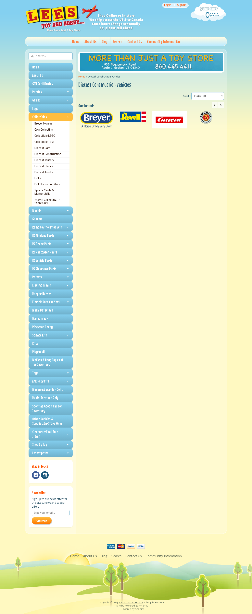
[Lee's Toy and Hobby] (84, 31)
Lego (35, 108)
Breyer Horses (43, 123)
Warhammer (40, 318)
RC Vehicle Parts (42, 260)
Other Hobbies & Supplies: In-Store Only (47, 421)
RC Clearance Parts (44, 268)
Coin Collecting (43, 129)
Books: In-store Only (45, 398)
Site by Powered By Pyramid (132, 606)
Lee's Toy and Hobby (131, 603)
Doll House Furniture (47, 184)
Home (75, 41)
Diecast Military (44, 160)
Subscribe (41, 521)
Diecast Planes (43, 166)
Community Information (163, 41)
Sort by (187, 96)
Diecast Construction (47, 154)
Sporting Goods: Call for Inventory (47, 408)
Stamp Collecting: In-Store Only (47, 202)
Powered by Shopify (132, 609)
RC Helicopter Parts (44, 252)
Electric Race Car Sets (46, 302)
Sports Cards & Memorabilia (44, 192)
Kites (35, 343)
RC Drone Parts (42, 244)
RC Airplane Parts (43, 235)
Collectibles (39, 117)
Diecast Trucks (43, 172)
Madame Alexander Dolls (47, 389)
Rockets (37, 277)
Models (36, 210)
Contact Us (134, 41)
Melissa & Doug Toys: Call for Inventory (48, 362)
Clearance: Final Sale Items (45, 434)
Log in (167, 5)
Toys (35, 373)
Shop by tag (39, 444)
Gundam (37, 219)
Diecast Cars (42, 148)
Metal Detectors (42, 310)
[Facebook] (36, 475)
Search (117, 41)
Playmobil (38, 351)
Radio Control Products (47, 227)
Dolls (37, 178)
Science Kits (39, 335)
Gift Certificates (42, 83)
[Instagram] (45, 475)
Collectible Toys (44, 142)
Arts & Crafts (40, 381)
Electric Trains (41, 285)
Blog (104, 41)
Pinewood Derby (42, 327)
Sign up (181, 5)
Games (36, 100)
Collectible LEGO (44, 136)
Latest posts (40, 453)
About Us (90, 41)
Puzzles (37, 92)
